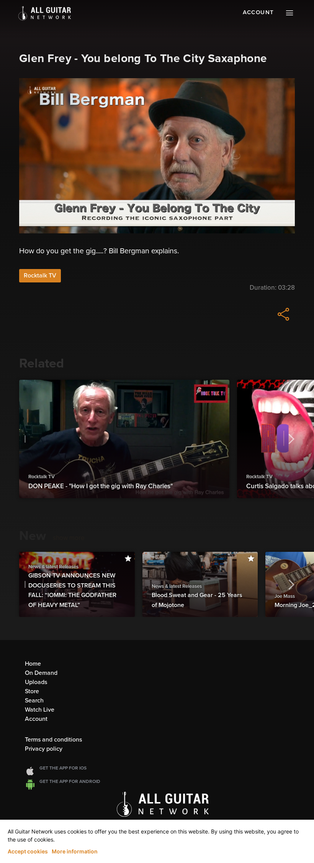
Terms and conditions (53, 739)
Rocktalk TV (40, 275)
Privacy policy (43, 749)
